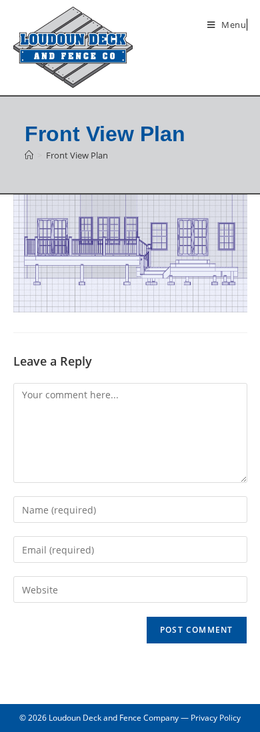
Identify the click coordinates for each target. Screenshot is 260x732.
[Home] (29, 155)
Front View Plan (77, 155)
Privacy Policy (216, 717)
